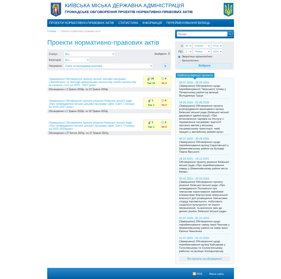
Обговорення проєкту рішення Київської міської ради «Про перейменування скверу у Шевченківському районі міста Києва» (204, 166)
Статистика (128, 23)
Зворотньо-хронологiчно (196, 56)
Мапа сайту (216, 273)
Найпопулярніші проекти (195, 75)
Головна (51, 31)
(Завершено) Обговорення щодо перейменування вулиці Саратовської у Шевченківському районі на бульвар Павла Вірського (204, 146)
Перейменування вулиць (188, 23)
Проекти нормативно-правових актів (81, 23)
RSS (199, 273)
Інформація (152, 23)
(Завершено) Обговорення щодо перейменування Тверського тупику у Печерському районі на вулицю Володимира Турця (202, 90)
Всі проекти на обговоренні (205, 258)
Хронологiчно (190, 60)
